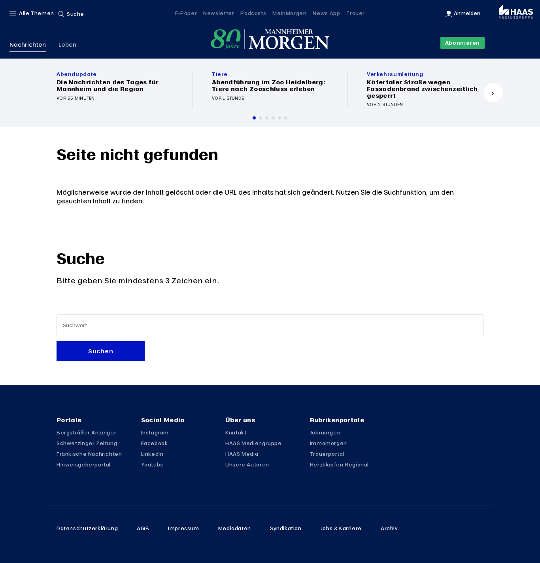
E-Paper (186, 13)
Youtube (152, 464)
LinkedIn (152, 454)
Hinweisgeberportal (84, 464)
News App (326, 13)
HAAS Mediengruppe (253, 443)
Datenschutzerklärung (87, 528)
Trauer (355, 13)
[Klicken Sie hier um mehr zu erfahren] (115, 89)
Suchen (100, 351)
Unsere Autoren (247, 464)
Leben (67, 44)
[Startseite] (270, 39)
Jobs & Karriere (341, 528)
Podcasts (253, 13)
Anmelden (467, 13)
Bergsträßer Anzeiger (86, 432)
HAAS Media (241, 454)
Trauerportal (327, 454)
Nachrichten (27, 44)
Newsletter (218, 13)
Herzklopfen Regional (339, 464)
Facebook (154, 443)
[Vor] (492, 92)
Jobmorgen (325, 432)
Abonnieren (462, 43)
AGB (143, 528)
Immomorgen (328, 443)
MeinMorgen (289, 13)
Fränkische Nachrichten (89, 454)
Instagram (155, 432)
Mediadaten (234, 528)
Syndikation (286, 528)
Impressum (183, 528)
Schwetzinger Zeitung (87, 443)
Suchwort (75, 325)
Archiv (389, 528)
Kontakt (235, 432)
